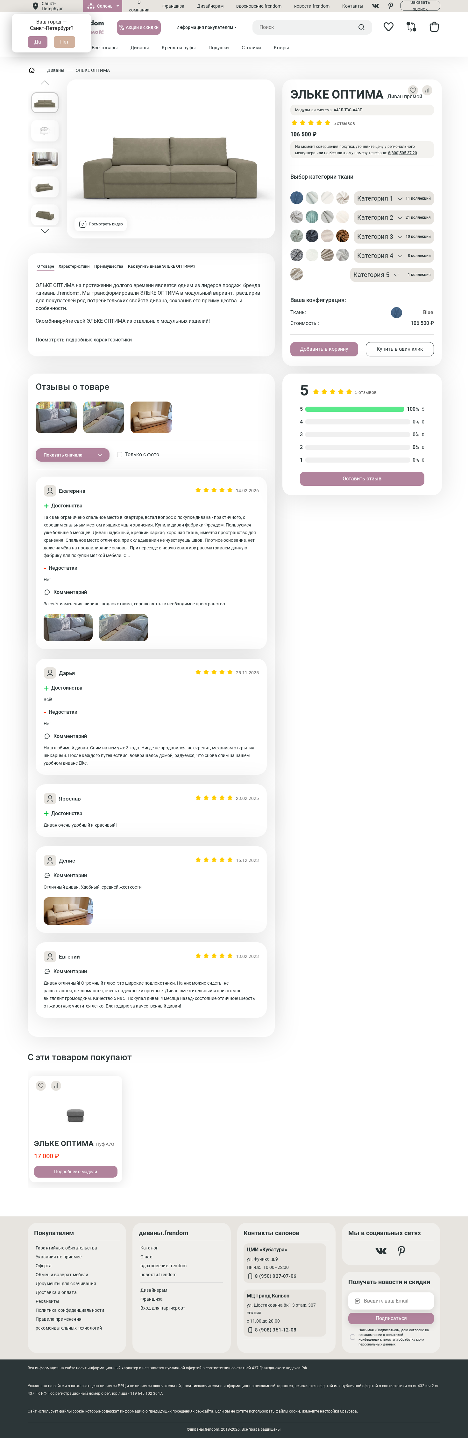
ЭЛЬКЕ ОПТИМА (93, 70)
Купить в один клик (400, 349)
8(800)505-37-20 (402, 153)
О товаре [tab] (45, 266)
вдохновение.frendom (258, 6)
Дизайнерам (210, 6)
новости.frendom (312, 6)
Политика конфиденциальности (70, 1310)
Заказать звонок (420, 6)
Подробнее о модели (75, 1171)
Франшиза (173, 6)
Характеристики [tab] (74, 266)
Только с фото (142, 454)
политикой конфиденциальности (380, 1337)
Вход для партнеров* (162, 1308)
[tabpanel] (151, 313)
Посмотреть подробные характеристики (84, 340)
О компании (139, 6)
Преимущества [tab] (108, 266)
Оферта (44, 1265)
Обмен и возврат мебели (62, 1274)
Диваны (55, 70)
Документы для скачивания (66, 1283)
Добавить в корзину (324, 349)
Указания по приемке (59, 1256)
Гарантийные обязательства (66, 1247)
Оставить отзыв (362, 479)
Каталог (149, 1247)
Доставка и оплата (56, 1292)
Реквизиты (47, 1301)
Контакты (352, 6)
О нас (146, 1256)
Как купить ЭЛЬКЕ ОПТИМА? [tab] (161, 266)
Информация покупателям (204, 27)
